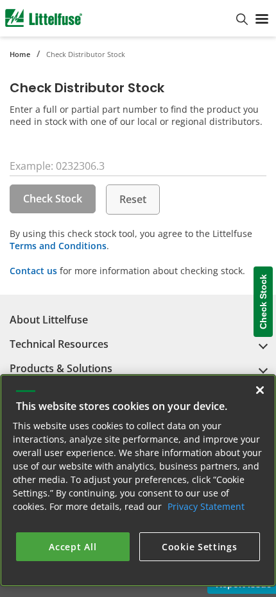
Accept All (72, 547)
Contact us (33, 271)
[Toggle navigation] (262, 18)
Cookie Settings (199, 547)
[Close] (260, 390)
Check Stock (52, 199)
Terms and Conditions (58, 246)
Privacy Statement (206, 506)
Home (20, 54)
